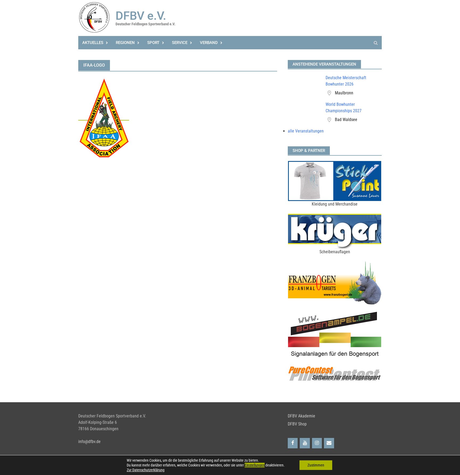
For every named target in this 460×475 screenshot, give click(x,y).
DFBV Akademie (301, 415)
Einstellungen (255, 465)
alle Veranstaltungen (306, 131)
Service (179, 42)
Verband (209, 42)
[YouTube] (305, 443)
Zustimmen (315, 465)
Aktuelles (92, 42)
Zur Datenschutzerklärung (146, 470)
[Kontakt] (329, 443)
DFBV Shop (297, 423)
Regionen (125, 42)
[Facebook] (293, 443)
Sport (153, 42)
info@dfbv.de (89, 441)
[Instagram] (317, 443)
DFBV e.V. (141, 16)
